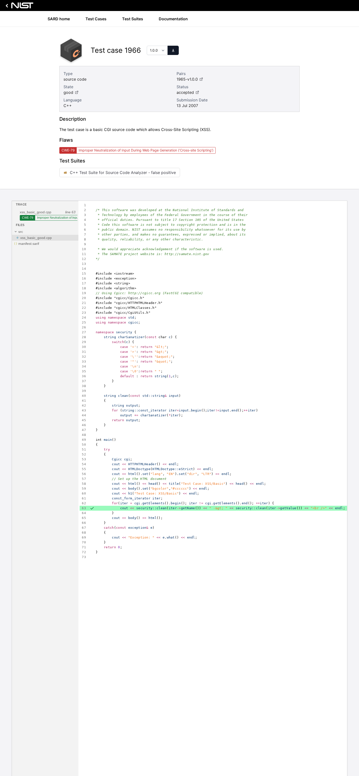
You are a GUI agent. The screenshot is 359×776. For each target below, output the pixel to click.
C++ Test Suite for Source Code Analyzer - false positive (123, 172)
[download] (173, 50)
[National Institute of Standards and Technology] (18, 6)
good (68, 92)
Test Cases (95, 18)
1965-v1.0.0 (187, 79)
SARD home (59, 18)
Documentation (173, 18)
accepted (185, 92)
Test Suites (132, 18)
